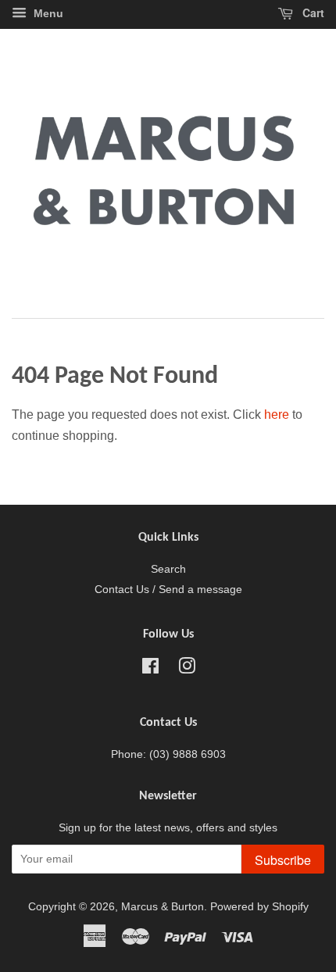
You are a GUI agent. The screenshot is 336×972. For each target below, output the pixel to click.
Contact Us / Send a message (168, 589)
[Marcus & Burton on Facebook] (150, 669)
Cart (311, 12)
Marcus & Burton (162, 907)
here (276, 414)
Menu (46, 13)
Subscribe (283, 860)
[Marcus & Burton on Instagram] (186, 669)
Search (168, 569)
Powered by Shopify (259, 907)
